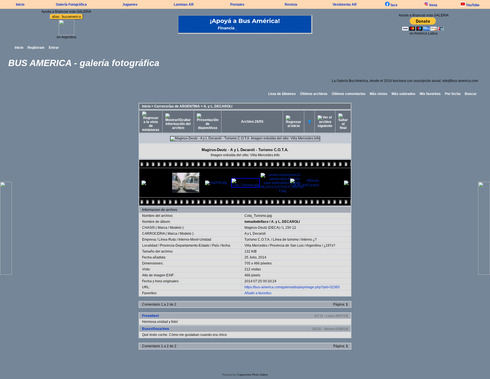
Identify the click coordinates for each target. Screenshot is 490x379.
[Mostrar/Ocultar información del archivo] (178, 122)
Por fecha (453, 94)
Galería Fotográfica (71, 5)
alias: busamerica (66, 16)
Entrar (54, 48)
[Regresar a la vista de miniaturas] (150, 122)
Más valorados (403, 94)
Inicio (20, 5)
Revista (291, 5)
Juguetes (130, 5)
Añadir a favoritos (257, 293)
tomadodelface (256, 222)
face (394, 5)
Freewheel (150, 316)
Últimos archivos (314, 94)
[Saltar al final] (343, 122)
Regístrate (36, 48)
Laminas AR (184, 5)
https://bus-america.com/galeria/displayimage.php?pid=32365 (292, 287)
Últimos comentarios (349, 94)
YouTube (472, 5)
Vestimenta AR (345, 5)
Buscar (471, 94)
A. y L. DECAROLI (218, 106)
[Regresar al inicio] (293, 122)
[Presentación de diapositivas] (207, 122)
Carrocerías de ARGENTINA (177, 106)
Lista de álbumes (282, 94)
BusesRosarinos (155, 329)
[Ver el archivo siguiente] (325, 122)
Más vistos (378, 94)
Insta (432, 5)
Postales (237, 5)
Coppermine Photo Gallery (252, 374)
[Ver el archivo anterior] (309, 121)
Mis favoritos (430, 94)
